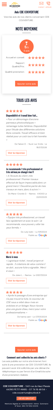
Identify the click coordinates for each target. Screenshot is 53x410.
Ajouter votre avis (26, 83)
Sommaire (44, 404)
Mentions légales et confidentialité (19, 404)
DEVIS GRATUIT (26, 398)
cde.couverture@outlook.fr (26, 392)
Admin (36, 404)
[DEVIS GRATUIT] (41, 5)
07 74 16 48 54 (37, 389)
